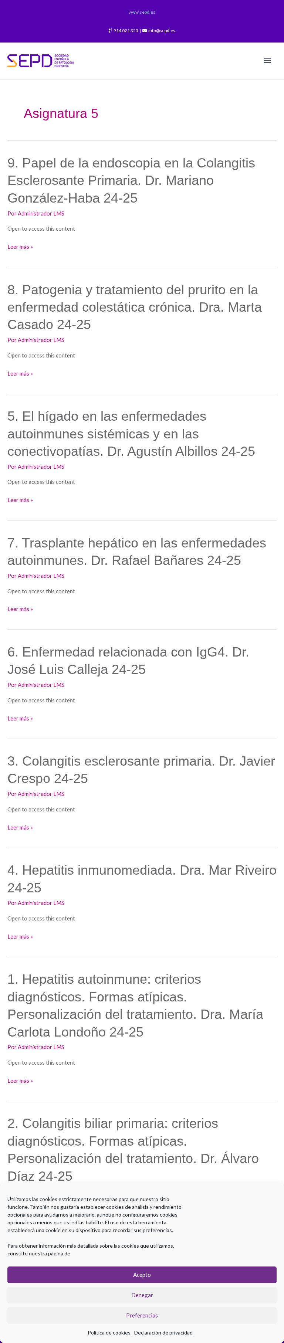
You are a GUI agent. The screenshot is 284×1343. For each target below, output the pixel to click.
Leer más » (20, 247)
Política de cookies (109, 1332)
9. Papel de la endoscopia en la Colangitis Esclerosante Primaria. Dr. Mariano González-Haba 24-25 (131, 180)
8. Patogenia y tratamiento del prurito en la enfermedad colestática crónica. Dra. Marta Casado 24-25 (134, 307)
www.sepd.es (142, 12)
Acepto (142, 1274)
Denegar (142, 1295)
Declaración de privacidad (163, 1332)
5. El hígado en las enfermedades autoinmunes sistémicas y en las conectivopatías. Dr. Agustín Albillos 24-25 (131, 433)
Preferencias (142, 1315)
